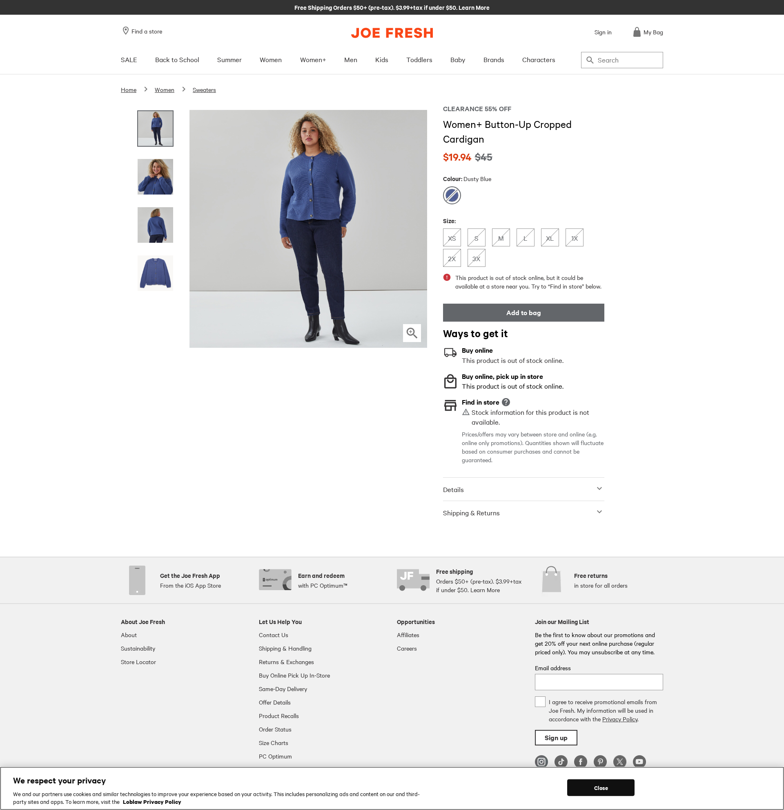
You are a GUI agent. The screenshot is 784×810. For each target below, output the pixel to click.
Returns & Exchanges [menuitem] (286, 662)
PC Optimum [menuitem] (275, 756)
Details (453, 489)
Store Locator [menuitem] (138, 662)
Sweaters (204, 89)
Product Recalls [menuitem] (279, 716)
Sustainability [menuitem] (138, 648)
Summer (229, 59)
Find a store (146, 31)
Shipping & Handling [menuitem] (285, 648)
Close (601, 788)
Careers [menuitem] (407, 648)
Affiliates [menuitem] (408, 635)
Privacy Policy (619, 719)
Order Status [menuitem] (275, 729)
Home (128, 89)
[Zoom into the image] (412, 333)
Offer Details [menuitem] (275, 702)
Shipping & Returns (471, 512)
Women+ (313, 59)
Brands (493, 59)
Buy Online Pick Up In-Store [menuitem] (294, 675)
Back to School (177, 59)
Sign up (556, 737)
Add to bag (523, 312)
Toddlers (419, 59)
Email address (553, 668)
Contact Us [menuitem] (273, 635)
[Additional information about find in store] (506, 402)
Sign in (603, 32)
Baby (458, 59)
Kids (381, 59)
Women (271, 59)
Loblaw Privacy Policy (152, 801)
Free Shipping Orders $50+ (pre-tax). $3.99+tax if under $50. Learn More (392, 6)
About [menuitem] (129, 635)
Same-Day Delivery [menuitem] (283, 689)
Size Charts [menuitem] (273, 742)
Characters (538, 59)
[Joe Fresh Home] (392, 33)
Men (350, 59)
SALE (129, 59)
